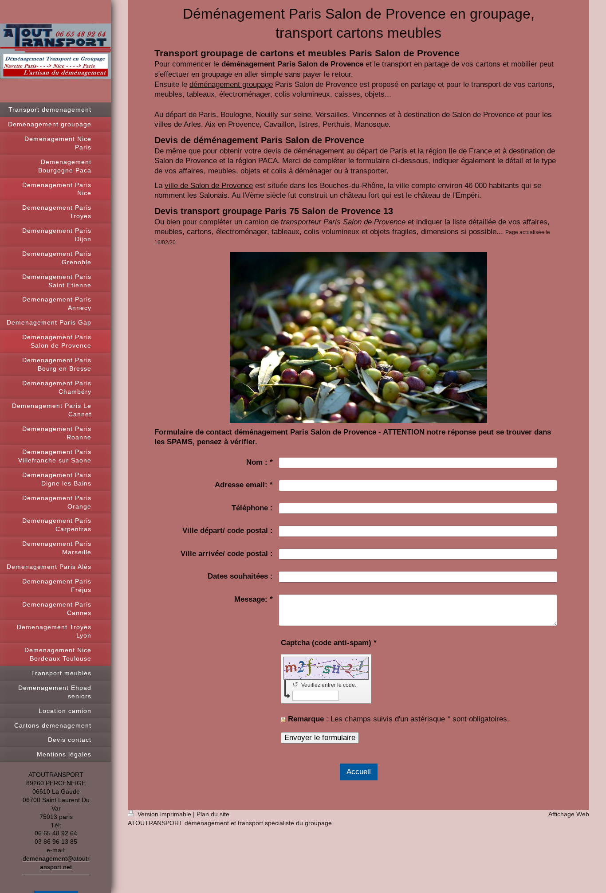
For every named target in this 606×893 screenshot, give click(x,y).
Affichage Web (568, 814)
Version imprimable (164, 814)
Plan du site (213, 814)
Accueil (358, 772)
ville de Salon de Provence (209, 185)
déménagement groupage (231, 84)
